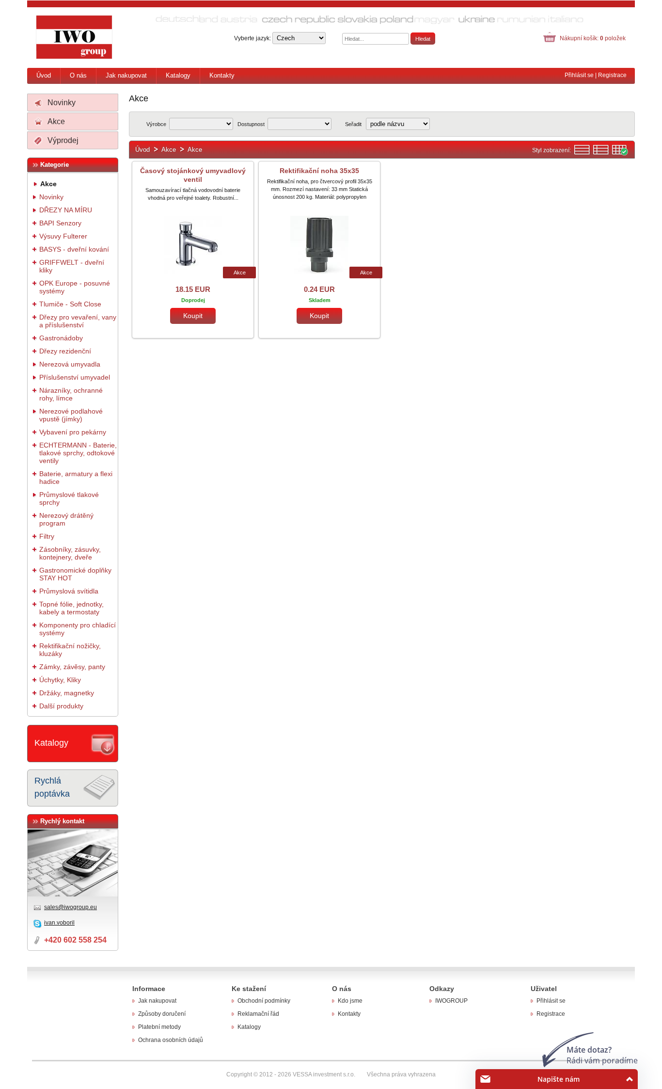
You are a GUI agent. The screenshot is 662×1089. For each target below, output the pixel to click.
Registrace (612, 75)
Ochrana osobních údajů (170, 1040)
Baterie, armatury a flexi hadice (75, 477)
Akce (56, 121)
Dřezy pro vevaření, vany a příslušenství (77, 321)
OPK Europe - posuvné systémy (74, 287)
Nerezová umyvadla (69, 364)
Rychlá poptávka (52, 787)
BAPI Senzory (60, 223)
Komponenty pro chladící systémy (77, 629)
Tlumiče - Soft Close (70, 304)
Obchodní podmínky (263, 1000)
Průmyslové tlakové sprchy (69, 498)
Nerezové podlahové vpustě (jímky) (71, 415)
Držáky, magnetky (66, 693)
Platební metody (159, 1027)
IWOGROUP (451, 1000)
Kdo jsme (350, 1000)
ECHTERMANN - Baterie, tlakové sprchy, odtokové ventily (78, 452)
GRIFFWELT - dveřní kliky (71, 266)
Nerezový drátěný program (66, 519)
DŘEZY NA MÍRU (65, 210)
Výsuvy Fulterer (63, 236)
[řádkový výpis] (582, 153)
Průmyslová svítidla (68, 591)
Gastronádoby (61, 338)
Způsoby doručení (162, 1013)
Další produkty (61, 706)
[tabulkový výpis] (620, 153)
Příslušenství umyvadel (74, 377)
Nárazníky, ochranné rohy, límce (71, 394)
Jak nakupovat (126, 75)
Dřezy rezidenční (65, 351)
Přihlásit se (579, 75)
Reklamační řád (258, 1013)
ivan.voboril (59, 922)
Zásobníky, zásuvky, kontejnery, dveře (70, 553)
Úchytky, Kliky (60, 680)
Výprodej (63, 140)
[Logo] (74, 37)
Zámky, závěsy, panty (72, 667)
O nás (78, 75)
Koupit (193, 316)
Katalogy (178, 75)
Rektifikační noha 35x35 (319, 171)
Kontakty (222, 75)
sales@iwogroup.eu (70, 907)
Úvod (43, 75)
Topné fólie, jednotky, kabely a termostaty (71, 608)
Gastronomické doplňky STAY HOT (75, 574)
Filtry (46, 536)
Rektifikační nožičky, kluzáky (70, 649)
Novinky (61, 102)
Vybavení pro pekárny (72, 432)
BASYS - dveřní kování (74, 249)
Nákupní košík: (593, 38)
